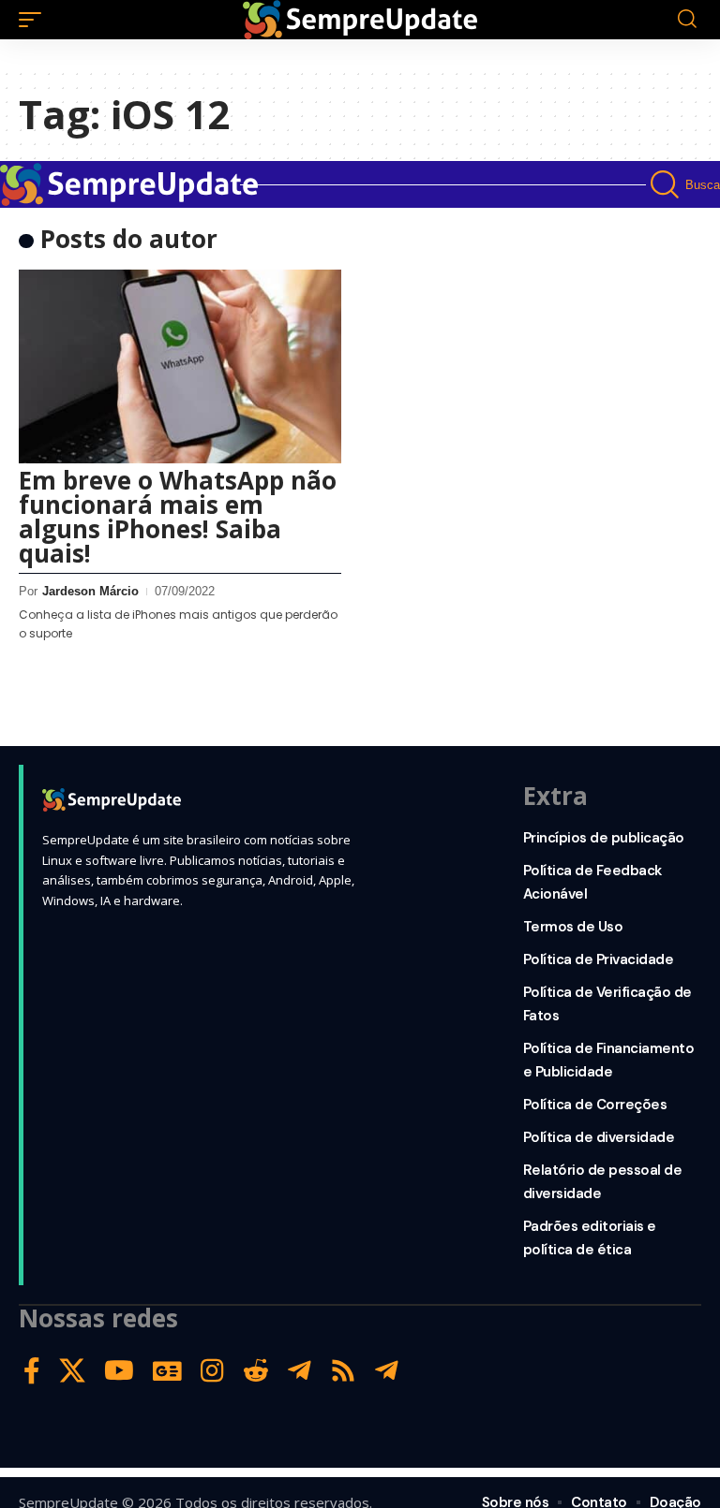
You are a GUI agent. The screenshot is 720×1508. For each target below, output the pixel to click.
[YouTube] (119, 1371)
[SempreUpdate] (360, 19)
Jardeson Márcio (90, 591)
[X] (72, 1371)
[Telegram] (299, 1371)
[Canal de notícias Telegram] (386, 1371)
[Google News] (167, 1371)
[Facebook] (32, 1371)
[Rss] (343, 1371)
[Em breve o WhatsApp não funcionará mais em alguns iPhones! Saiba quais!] (180, 366)
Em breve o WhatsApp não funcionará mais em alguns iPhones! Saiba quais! (178, 516)
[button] (35, 19)
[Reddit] (256, 1371)
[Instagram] (212, 1371)
